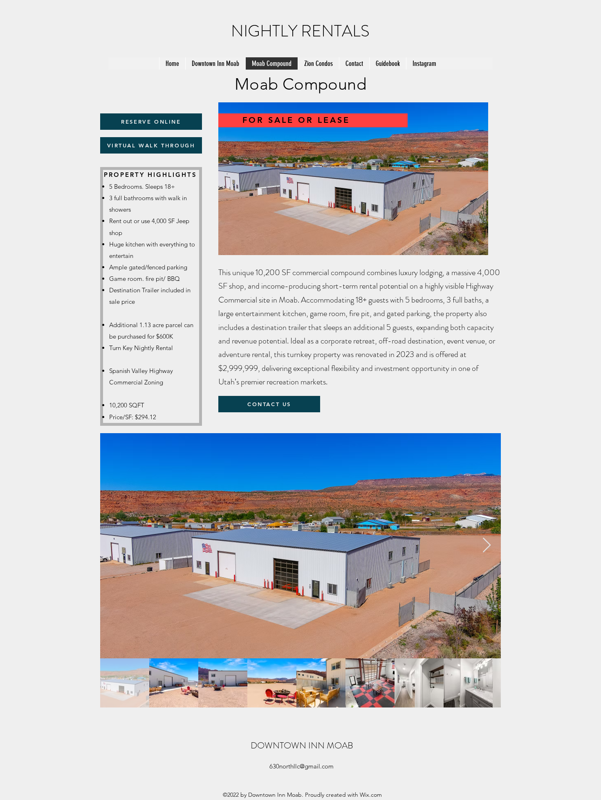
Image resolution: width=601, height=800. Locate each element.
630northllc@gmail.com (301, 766)
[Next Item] (486, 546)
